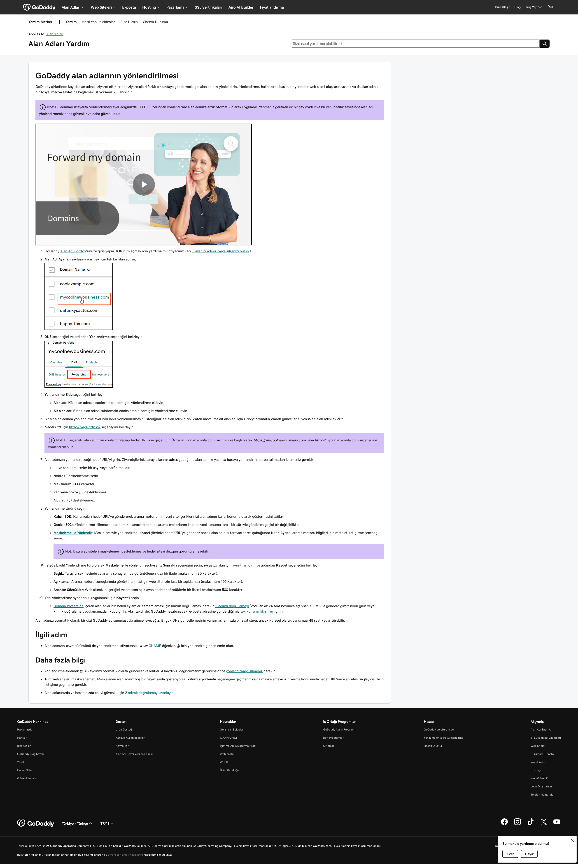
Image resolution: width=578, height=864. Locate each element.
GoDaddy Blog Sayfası (31, 753)
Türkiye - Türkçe (75, 823)
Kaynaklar (122, 745)
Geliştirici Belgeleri (232, 729)
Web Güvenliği (540, 778)
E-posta (129, 7)
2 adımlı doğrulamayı (232, 606)
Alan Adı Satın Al (541, 729)
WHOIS (224, 762)
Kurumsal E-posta (542, 753)
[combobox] (415, 44)
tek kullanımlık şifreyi (257, 611)
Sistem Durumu (155, 21)
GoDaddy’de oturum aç (439, 729)
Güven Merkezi (27, 778)
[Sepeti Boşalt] (551, 7)
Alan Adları (54, 34)
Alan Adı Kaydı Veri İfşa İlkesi (134, 753)
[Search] (545, 44)
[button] (572, 840)
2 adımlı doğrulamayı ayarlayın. (150, 692)
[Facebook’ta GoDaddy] (504, 824)
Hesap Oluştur (433, 745)
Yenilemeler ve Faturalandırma (443, 737)
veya (84, 427)
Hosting (536, 770)
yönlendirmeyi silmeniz (244, 671)
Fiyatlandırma (272, 7)
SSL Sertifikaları (208, 7)
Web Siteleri (538, 745)
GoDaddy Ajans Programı (339, 729)
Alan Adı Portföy (73, 251)
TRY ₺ (104, 823)
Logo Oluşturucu (541, 786)
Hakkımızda (24, 729)
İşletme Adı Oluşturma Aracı (238, 745)
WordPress (538, 762)
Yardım (71, 21)
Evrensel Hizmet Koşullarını (125, 854)
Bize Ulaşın (129, 21)
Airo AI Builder (241, 7)
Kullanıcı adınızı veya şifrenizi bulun (220, 251)
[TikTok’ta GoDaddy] (531, 824)
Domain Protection (69, 606)
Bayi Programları (333, 737)
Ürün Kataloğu (229, 770)
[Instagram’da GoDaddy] (517, 824)
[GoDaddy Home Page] (36, 823)
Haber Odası (25, 770)
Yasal (20, 762)
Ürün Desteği (124, 729)
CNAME (155, 645)
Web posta (227, 753)
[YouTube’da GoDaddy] (557, 824)
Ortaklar (328, 745)
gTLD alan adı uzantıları (546, 737)
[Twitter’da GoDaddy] (544, 824)
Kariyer (22, 737)
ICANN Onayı (228, 737)
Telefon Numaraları (543, 794)
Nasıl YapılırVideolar (98, 21)
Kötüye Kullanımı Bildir (130, 737)
